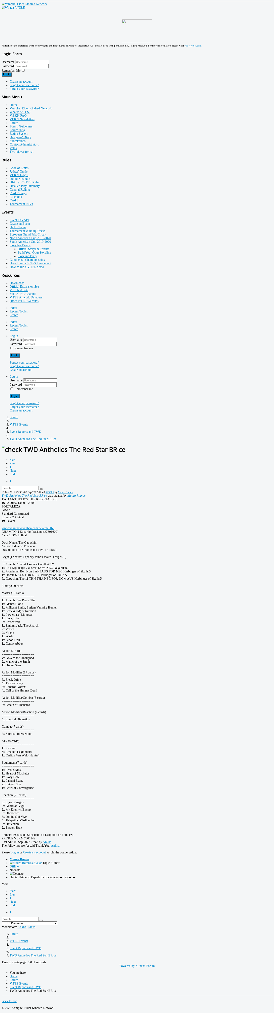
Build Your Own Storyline (34, 252)
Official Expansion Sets (25, 286)
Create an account (21, 81)
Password (8, 66)
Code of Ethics (19, 168)
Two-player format (21, 151)
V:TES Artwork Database (26, 297)
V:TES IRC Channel (23, 293)
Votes (13, 148)
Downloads (17, 283)
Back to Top (9, 1001)
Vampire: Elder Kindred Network (31, 108)
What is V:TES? (20, 112)
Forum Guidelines (21, 126)
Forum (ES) (17, 130)
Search (14, 315)
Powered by (127, 966)
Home (13, 104)
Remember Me (11, 70)
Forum (14, 122)
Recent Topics (19, 311)
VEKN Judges (19, 175)
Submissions (17, 141)
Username (8, 62)
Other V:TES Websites (24, 301)
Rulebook (16, 196)
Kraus (31, 927)
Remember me (23, 348)
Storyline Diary (27, 256)
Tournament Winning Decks (27, 231)
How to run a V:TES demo (27, 267)
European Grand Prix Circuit (28, 234)
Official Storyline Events (33, 249)
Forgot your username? (24, 85)
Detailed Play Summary (25, 186)
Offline (14, 866)
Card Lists (16, 200)
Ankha (47, 842)
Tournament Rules (21, 204)
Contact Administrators (24, 144)
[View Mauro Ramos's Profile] (26, 862)
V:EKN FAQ (18, 115)
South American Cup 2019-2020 (30, 241)
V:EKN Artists (19, 290)
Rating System (19, 133)
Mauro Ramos (65, 492)
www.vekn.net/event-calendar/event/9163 (28, 528)
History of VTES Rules (25, 182)
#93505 (50, 492)
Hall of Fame (18, 227)
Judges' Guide (18, 171)
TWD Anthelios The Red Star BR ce (24, 495)
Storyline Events (20, 245)
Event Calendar (19, 220)
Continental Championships (27, 259)
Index (13, 307)
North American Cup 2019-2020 (30, 238)
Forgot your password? (24, 88)
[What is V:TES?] (13, 7)
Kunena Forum (145, 966)
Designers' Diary (20, 137)
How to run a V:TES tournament (30, 263)
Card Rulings (18, 193)
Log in (6, 74)
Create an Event (20, 223)
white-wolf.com (193, 45)
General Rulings (20, 189)
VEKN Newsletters (22, 119)
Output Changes (20, 178)
